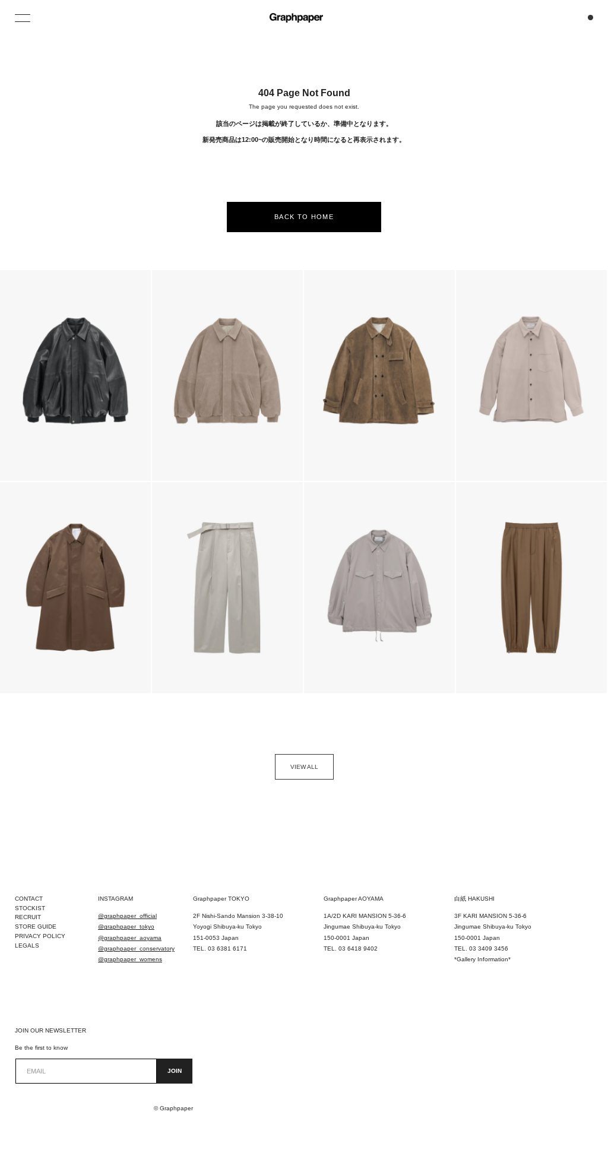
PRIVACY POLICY (40, 936)
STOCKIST (30, 908)
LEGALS (27, 945)
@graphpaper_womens (130, 959)
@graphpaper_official (127, 916)
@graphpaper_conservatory (136, 948)
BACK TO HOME (304, 216)
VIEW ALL (304, 767)
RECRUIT (28, 917)
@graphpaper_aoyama (130, 938)
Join (174, 1071)
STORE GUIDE (35, 926)
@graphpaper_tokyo (126, 926)
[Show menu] (24, 18)
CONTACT (29, 898)
